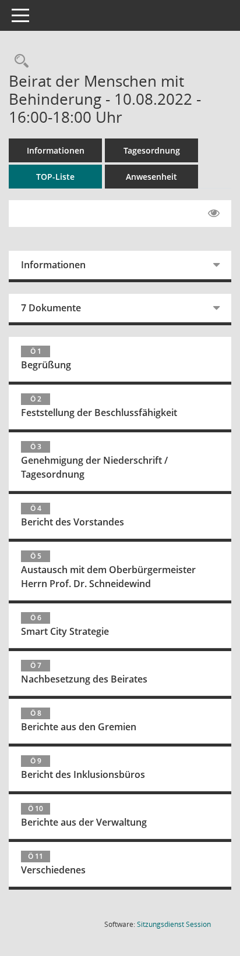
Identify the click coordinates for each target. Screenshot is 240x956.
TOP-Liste (55, 176)
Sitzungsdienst (174, 924)
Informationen (55, 150)
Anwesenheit (151, 176)
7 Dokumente (51, 307)
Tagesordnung (151, 150)
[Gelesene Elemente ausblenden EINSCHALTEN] (213, 213)
